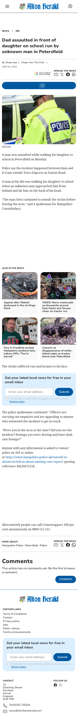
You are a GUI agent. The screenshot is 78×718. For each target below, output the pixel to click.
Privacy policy (11, 621)
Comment (65, 579)
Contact (7, 617)
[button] (7, 6)
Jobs (5, 625)
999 (17, 31)
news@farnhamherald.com (25, 710)
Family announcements (16, 632)
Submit (64, 392)
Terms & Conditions (15, 614)
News (5, 31)
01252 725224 (21, 705)
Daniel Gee (11, 62)
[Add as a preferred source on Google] (43, 73)
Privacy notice (17, 401)
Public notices (11, 628)
